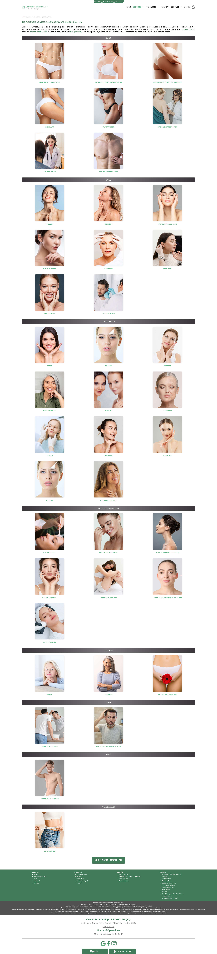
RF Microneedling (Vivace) (170, 898)
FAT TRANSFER (108, 127)
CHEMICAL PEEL (49, 552)
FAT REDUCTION (49, 172)
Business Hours (124, 881)
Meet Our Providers (40, 876)
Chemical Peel (166, 881)
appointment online (38, 32)
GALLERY (164, 7)
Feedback (37, 881)
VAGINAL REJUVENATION (167, 694)
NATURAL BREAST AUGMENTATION (108, 82)
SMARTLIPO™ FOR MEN (50, 799)
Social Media (80, 879)
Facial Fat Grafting (168, 887)
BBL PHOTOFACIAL (49, 597)
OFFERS (187, 7)
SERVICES (137, 7)
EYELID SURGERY (49, 269)
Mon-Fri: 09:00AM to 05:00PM (108, 934)
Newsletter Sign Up (82, 881)
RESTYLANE (167, 456)
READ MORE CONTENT (108, 860)
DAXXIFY (49, 500)
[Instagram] (114, 943)
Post (35, 879)
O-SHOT (50, 694)
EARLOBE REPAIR (108, 314)
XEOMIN (50, 456)
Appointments (123, 879)
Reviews (36, 883)
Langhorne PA (76, 32)
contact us (187, 29)
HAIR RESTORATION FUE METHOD (108, 747)
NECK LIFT (108, 224)
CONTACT (175, 7)
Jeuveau (164, 892)
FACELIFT (49, 224)
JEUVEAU (108, 411)
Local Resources (82, 874)
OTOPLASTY (167, 269)
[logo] (35, 7)
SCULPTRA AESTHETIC (108, 500)
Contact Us (108, 926)
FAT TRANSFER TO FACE (167, 224)
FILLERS (108, 366)
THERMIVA (108, 694)
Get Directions (123, 874)
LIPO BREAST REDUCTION (167, 127)
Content (79, 883)
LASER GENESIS (49, 642)
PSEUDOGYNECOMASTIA (108, 172)
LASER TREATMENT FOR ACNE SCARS (167, 597)
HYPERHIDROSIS (49, 411)
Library (79, 876)
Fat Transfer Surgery (168, 885)
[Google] (103, 943)
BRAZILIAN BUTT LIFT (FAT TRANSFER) (167, 82)
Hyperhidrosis (166, 889)
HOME (128, 7)
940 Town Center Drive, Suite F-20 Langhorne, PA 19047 (108, 923)
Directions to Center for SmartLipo (130, 876)
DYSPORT (167, 366)
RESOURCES (151, 7)
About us (37, 874)
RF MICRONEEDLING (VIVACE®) (167, 552)
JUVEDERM (167, 411)
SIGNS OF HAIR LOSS (50, 747)
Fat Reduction (166, 879)
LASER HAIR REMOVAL (108, 597)
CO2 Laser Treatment (169, 883)
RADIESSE (108, 456)
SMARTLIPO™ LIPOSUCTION (49, 82)
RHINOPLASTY (49, 314)
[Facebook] (108, 943)
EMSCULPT (49, 127)
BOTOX (49, 366)
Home (23, 17)
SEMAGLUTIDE (49, 851)
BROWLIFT (108, 269)
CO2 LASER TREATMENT (108, 552)
